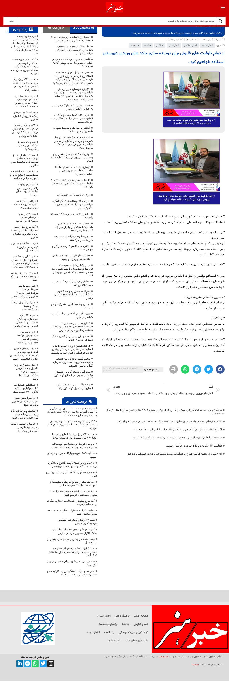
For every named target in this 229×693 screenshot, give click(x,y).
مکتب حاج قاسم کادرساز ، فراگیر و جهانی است (72, 248)
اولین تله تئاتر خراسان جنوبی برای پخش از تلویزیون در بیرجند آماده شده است (72, 157)
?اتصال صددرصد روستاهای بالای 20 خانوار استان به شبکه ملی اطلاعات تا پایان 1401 (72, 183)
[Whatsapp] (35, 663)
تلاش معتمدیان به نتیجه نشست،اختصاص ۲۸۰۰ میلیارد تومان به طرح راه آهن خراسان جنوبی (72, 327)
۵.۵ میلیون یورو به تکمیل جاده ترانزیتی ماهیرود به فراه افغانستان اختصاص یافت (26, 372)
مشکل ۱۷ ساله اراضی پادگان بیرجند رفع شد (72, 216)
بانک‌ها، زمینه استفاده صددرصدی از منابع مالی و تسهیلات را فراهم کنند (73, 493)
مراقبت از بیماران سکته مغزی (73, 195)
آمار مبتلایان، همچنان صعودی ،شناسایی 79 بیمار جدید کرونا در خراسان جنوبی (75, 50)
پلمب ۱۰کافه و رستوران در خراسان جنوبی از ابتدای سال (72, 541)
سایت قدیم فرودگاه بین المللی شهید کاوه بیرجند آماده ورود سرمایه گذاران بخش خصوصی (73, 362)
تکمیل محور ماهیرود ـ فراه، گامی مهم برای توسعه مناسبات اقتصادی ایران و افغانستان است (24, 353)
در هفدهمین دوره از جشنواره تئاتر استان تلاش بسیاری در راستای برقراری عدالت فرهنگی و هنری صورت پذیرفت (72, 349)
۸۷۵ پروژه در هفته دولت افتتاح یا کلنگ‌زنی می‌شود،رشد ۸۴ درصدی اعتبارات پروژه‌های (174, 454)
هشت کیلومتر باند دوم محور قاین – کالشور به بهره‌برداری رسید (72, 257)
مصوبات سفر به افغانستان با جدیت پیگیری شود (71, 474)
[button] (220, 369)
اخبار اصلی (174, 45)
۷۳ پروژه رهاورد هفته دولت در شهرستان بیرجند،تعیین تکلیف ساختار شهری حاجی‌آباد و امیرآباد (169, 421)
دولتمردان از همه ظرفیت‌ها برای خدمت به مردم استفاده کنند (72, 512)
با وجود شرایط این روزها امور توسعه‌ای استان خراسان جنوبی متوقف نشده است (177, 438)
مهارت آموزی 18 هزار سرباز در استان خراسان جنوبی (72, 316)
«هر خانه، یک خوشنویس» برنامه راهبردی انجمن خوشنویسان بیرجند (27, 337)
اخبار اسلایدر (190, 45)
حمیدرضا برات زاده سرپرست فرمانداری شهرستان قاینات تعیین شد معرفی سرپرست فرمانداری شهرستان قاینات (72, 270)
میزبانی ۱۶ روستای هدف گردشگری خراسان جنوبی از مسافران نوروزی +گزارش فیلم (72, 204)
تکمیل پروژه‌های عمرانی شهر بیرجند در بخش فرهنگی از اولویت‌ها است (72, 39)
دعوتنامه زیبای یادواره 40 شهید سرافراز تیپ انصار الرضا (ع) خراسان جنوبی (73, 294)
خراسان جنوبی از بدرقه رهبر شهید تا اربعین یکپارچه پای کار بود (24, 427)
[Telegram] (27, 663)
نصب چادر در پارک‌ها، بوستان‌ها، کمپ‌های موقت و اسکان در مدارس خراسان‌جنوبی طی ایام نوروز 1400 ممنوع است (73, 142)
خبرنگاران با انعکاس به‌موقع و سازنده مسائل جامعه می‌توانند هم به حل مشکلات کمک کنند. (73, 552)
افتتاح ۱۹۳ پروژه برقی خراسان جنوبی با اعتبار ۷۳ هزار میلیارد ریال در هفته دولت (178, 430)
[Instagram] (50, 663)
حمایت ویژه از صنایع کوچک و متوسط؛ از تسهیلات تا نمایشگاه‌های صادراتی (73, 484)
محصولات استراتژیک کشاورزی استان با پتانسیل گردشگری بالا (75, 387)
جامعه (147, 45)
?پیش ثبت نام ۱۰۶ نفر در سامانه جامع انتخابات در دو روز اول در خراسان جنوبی (74, 170)
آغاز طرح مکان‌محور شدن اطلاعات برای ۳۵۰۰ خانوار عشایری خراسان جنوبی (74, 531)
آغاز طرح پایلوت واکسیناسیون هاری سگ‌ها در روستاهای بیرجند (72, 503)
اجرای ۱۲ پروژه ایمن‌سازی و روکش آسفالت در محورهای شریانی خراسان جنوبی (26, 320)
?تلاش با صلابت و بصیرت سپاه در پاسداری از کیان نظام (73, 130)
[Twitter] (43, 663)
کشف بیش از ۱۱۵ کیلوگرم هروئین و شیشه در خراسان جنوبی (71, 107)
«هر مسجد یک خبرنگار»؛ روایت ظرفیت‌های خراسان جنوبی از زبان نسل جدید (72, 573)
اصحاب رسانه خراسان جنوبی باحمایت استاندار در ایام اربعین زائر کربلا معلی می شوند (74, 227)
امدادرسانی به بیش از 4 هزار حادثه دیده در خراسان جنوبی (72, 338)
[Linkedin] (19, 663)
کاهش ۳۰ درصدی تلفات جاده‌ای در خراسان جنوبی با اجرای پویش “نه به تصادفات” (72, 63)
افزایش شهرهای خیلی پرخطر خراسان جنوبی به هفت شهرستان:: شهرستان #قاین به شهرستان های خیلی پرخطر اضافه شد (73, 94)
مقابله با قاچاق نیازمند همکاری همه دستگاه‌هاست (24, 306)
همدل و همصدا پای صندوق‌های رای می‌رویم (71, 306)
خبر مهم (135, 45)
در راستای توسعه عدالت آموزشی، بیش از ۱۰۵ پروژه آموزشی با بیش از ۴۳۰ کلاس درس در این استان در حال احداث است (165, 412)
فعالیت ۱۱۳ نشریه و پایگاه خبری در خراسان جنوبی (194, 446)
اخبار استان (207, 45)
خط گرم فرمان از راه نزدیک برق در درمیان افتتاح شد (73, 284)
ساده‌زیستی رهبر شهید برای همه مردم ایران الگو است (71, 563)
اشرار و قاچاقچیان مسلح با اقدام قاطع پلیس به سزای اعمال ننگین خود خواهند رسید (72, 118)
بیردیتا (195, 664)
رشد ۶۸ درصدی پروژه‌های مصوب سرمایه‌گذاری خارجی (77, 522)
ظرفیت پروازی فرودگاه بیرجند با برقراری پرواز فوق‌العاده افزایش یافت (24, 414)
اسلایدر (159, 45)
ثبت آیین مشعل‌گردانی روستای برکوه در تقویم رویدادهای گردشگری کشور (73, 375)
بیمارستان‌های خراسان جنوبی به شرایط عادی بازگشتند (73, 238)
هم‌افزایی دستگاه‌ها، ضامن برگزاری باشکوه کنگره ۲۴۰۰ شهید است (25, 388)
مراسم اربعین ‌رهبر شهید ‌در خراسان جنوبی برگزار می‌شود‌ (25, 401)
